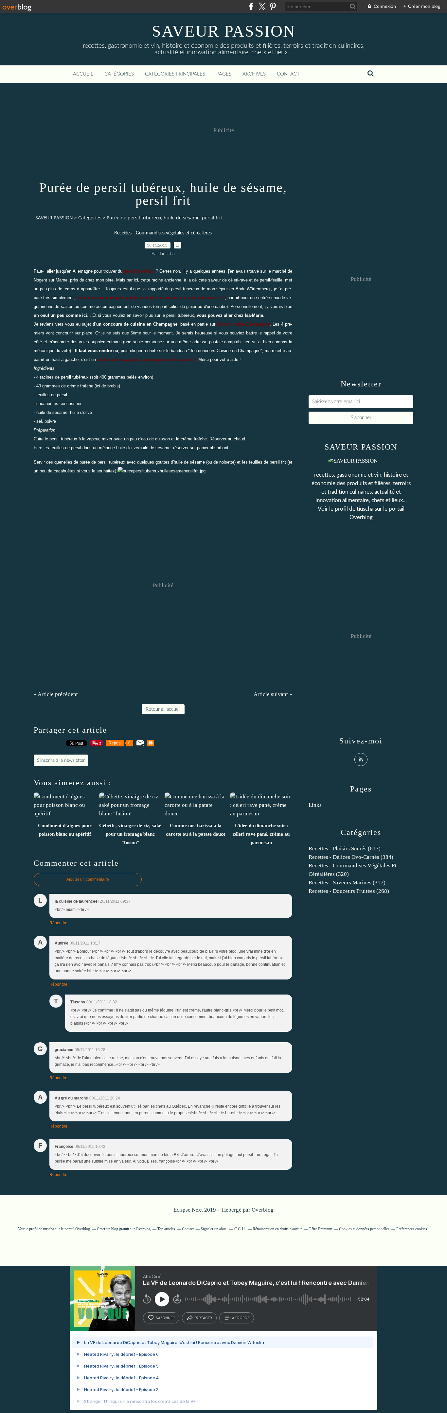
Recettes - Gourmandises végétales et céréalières (163, 233)
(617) (345, 848)
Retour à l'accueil (163, 709)
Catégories (119, 74)
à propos (240, 1318)
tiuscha (365, 509)
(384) (351, 857)
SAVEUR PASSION (223, 31)
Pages (223, 74)
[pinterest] (273, 6)
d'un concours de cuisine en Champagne (135, 324)
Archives (254, 74)
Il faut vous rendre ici (96, 350)
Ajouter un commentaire (87, 879)
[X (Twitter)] (262, 6)
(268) (349, 891)
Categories (89, 217)
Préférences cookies (411, 1229)
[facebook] (251, 6)
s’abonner (165, 1318)
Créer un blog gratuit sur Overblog (124, 1229)
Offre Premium (320, 1229)
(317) (347, 882)
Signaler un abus (214, 1229)
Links (315, 805)
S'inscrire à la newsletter (61, 760)
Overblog (263, 1210)
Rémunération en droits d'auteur (277, 1229)
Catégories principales (175, 74)
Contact (288, 74)
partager (203, 1318)
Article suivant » (273, 694)
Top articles (166, 1229)
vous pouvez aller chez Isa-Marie (230, 315)
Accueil (83, 74)
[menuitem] (83, 74)
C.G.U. (240, 1229)
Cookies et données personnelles (364, 1229)
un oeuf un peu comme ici (60, 315)
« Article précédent (56, 694)
